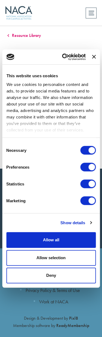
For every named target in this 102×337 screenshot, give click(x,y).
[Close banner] (94, 57)
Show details (72, 222)
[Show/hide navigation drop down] (91, 13)
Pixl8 (73, 318)
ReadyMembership (72, 325)
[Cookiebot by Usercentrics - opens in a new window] (64, 56)
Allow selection (51, 257)
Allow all (51, 239)
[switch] (88, 167)
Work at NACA (53, 302)
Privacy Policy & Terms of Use (53, 290)
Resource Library (26, 35)
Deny (51, 275)
